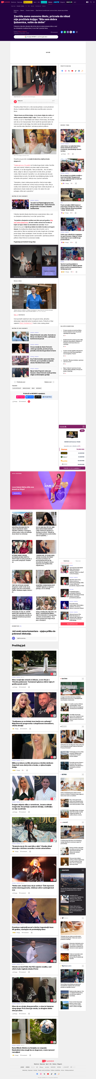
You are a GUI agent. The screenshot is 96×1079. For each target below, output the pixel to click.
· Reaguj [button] (66, 183)
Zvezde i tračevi (30, 10)
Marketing (24, 1070)
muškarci (38, 388)
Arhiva (62, 1070)
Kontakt (35, 1070)
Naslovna (16, 10)
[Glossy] (41, 1067)
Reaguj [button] (15, 401)
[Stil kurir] (37, 1067)
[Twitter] (69, 71)
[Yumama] (66, 1067)
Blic (15, 315)
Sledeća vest (48, 382)
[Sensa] (59, 1067)
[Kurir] (22, 1067)
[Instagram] (65, 71)
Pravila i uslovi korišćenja (44, 1070)
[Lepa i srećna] (47, 1067)
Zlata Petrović (17, 388)
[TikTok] (75, 71)
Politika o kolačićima (55, 1070)
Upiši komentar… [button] (21, 638)
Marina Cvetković (22, 31)
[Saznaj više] (83, 678)
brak (33, 388)
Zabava (22, 10)
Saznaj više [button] (17, 493)
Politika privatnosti (69, 1070)
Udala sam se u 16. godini (22, 165)
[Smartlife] (53, 1067)
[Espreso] (27, 1067)
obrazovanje (26, 388)
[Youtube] (72, 71)
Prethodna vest (21, 382)
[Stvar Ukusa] (72, 1067)
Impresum (30, 1070)
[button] (54, 32)
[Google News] (79, 71)
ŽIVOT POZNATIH (25, 323)
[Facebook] (62, 71)
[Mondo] (5, 2)
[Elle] (32, 1067)
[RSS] (82, 71)
